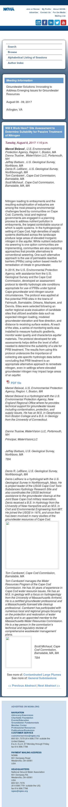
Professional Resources (23, 727)
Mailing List (60, 15)
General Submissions (42, 678)
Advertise (33, 12)
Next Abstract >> (49, 685)
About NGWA (59, 9)
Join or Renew (33, 9)
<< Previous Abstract (22, 685)
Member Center (19, 725)
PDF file (16, 383)
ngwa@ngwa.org (19, 791)
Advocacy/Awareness (22, 715)
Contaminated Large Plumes (42, 674)
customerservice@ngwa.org (25, 735)
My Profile (46, 9)
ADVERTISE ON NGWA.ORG (25, 706)
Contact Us (45, 12)
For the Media (59, 12)
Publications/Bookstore (23, 730)
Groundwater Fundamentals (25, 722)
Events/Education (20, 720)
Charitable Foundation (22, 717)
